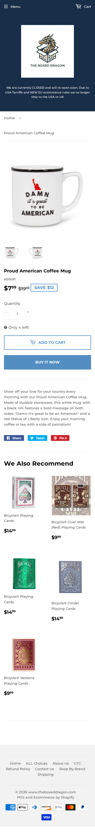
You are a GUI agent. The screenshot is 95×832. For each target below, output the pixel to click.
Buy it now (47, 362)
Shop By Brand (72, 769)
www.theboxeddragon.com (52, 792)
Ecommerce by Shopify (54, 797)
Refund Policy (18, 769)
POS (21, 797)
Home (9, 118)
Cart (87, 6)
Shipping (45, 774)
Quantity (12, 303)
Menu (16, 6)
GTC (77, 763)
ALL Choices (37, 763)
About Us (61, 763)
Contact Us (44, 769)
